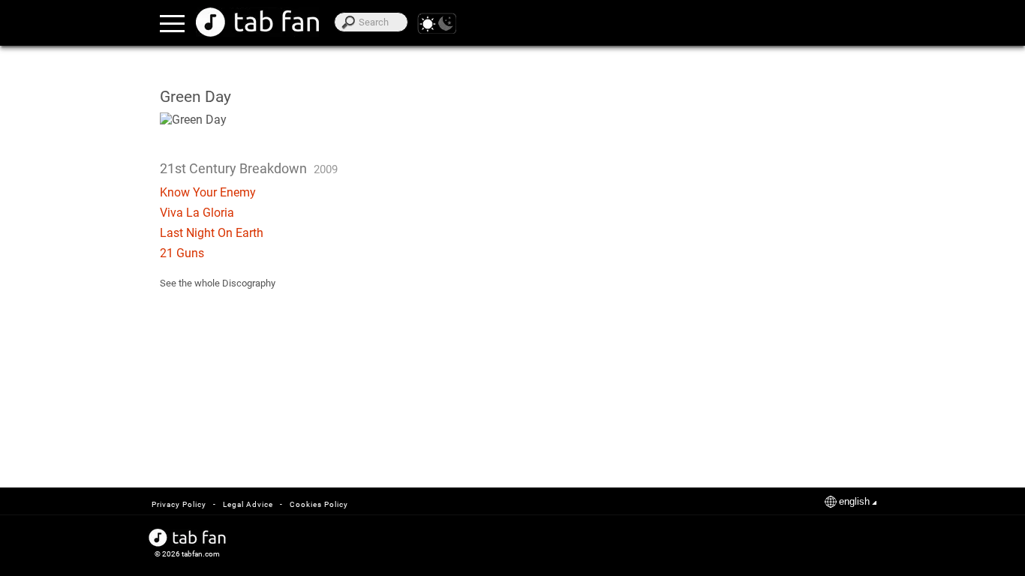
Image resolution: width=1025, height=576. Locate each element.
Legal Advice (248, 504)
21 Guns (182, 253)
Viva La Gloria (197, 213)
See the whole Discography (217, 283)
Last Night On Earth (211, 233)
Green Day (195, 97)
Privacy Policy (179, 504)
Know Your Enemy (208, 192)
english (854, 501)
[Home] (257, 22)
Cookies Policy (319, 504)
